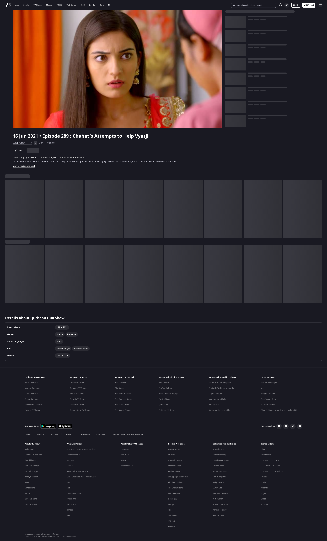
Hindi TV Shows (31, 382)
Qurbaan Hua (22, 143)
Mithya (171, 504)
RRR (68, 515)
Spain (263, 482)
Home (16, 5)
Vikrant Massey (219, 454)
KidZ (83, 5)
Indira (27, 493)
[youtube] (299, 426)
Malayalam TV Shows (33, 404)
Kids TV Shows (31, 504)
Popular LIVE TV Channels (132, 444)
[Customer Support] (280, 5)
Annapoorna (30, 488)
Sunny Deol (218, 488)
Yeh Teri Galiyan (165, 388)
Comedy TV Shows (77, 399)
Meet (263, 388)
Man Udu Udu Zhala (217, 399)
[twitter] (293, 426)
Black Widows (174, 493)
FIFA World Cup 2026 (270, 460)
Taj (169, 510)
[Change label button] (286, 5)
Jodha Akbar (164, 382)
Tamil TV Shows (31, 393)
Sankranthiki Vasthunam (77, 471)
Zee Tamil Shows (122, 404)
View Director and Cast (24, 166)
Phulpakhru (214, 404)
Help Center (54, 434)
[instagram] (286, 426)
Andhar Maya (174, 471)
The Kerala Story (74, 493)
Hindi (33, 157)
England (264, 493)
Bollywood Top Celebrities (224, 444)
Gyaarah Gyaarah (175, 460)
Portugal (264, 504)
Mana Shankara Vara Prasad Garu (81, 477)
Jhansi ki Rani (30, 460)
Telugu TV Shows (32, 399)
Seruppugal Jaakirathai (178, 477)
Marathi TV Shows (32, 388)
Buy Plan (310, 5)
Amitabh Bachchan (221, 504)
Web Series (71, 5)
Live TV (92, 5)
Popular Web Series (176, 444)
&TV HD (124, 460)
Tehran (70, 466)
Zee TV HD (125, 454)
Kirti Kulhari (218, 499)
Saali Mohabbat (73, 454)
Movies (49, 5)
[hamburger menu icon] (320, 5)
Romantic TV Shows (78, 388)
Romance (79, 157)
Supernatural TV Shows (80, 410)
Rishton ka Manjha (269, 382)
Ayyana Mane (174, 449)
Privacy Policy (69, 434)
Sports (26, 5)
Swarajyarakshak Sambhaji (220, 410)
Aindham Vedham (176, 482)
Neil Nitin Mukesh (220, 493)
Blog (263, 449)
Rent (102, 5)
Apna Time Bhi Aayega (168, 393)
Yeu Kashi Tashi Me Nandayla (221, 388)
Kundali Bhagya (31, 471)
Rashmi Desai (218, 515)
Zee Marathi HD (127, 466)
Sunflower (172, 515)
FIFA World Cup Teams (270, 466)
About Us (40, 434)
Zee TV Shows (121, 382)
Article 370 (71, 499)
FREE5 (59, 5)
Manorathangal (174, 466)
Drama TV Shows (77, 382)
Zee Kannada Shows (123, 399)
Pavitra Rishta (164, 399)
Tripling (171, 521)
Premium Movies (74, 444)
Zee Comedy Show (268, 399)
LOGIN (295, 5)
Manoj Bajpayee (220, 471)
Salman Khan (218, 466)
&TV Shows (119, 388)
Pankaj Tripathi (219, 477)
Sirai (69, 488)
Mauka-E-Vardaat (268, 404)
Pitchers (171, 526)
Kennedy (70, 460)
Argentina (265, 488)
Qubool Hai (163, 404)
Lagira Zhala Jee (215, 393)
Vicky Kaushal (218, 482)
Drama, (70, 157)
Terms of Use (85, 434)
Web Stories (266, 454)
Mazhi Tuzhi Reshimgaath (220, 382)
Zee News (125, 449)
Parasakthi (71, 504)
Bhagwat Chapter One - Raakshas (81, 449)
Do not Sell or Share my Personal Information (127, 434)
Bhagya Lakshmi (268, 393)
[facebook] (279, 426)
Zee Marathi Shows (123, 393)
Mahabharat (30, 449)
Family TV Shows (77, 393)
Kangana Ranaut (220, 510)
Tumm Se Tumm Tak (33, 454)
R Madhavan (218, 449)
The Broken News (175, 488)
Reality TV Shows (77, 404)
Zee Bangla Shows (123, 410)
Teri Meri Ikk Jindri (166, 410)
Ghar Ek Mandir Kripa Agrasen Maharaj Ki (279, 410)
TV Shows (38, 5)
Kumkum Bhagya (32, 466)
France (264, 477)
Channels (28, 434)
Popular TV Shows (32, 444)
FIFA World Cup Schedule (272, 471)
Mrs (68, 482)
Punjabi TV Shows (32, 410)
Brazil (263, 499)
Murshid (171, 454)
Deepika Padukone (221, 460)
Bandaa (70, 510)
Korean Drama (31, 499)
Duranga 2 (172, 499)
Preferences (100, 434)
